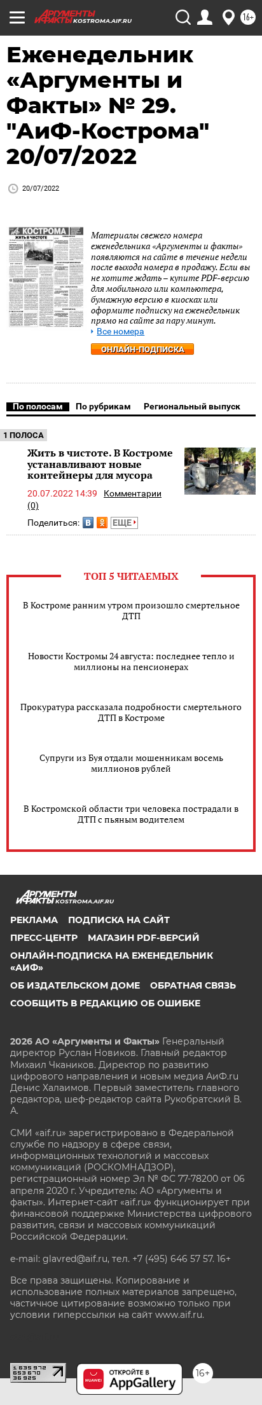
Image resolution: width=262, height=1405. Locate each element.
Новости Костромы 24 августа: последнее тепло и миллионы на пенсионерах (131, 661)
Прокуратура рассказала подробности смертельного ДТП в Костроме (131, 712)
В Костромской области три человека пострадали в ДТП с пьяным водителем (131, 814)
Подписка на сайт (119, 920)
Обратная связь (193, 985)
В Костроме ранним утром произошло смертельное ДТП (131, 610)
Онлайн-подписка (142, 349)
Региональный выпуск (192, 406)
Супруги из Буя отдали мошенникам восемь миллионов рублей (131, 763)
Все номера (120, 331)
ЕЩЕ (123, 522)
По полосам (38, 406)
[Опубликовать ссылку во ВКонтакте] (88, 522)
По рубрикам (103, 406)
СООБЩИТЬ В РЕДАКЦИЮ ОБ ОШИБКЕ (105, 1003)
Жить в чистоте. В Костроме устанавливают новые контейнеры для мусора (100, 464)
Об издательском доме (75, 985)
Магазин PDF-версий (144, 937)
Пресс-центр (44, 937)
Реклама (34, 920)
